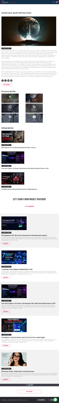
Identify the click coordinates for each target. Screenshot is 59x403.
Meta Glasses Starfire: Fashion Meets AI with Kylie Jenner (17, 371)
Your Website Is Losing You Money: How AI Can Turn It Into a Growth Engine (23, 337)
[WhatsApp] (11, 80)
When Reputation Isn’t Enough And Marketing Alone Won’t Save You (18, 147)
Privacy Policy (25, 400)
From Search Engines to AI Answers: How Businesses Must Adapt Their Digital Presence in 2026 (24, 168)
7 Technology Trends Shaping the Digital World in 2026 (16, 269)
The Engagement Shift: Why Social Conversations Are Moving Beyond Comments (24, 235)
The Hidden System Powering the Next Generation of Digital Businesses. (19, 189)
